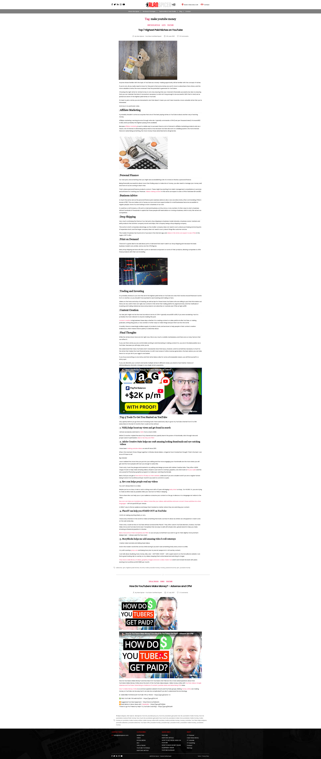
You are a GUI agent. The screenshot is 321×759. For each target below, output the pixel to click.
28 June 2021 (170, 36)
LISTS (164, 25)
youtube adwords (134, 723)
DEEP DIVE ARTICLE (153, 25)
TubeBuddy (145, 704)
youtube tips (165, 723)
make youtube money (152, 568)
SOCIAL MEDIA (141, 740)
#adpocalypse (121, 716)
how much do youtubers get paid (148, 718)
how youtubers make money (189, 718)
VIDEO (162, 581)
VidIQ (142, 432)
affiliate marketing (131, 126)
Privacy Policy (205, 756)
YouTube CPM (145, 723)
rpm (178, 568)
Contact (188, 11)
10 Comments (184, 36)
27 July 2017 (171, 593)
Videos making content (153, 191)
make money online (135, 720)
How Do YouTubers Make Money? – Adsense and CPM (160, 586)
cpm (124, 568)
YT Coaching (191, 743)
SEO (138, 743)
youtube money (185, 568)
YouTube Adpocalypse (199, 720)
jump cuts (134, 550)
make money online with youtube (153, 720)
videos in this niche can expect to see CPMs (181, 233)
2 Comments (183, 593)
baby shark (173, 489)
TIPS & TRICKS (154, 581)
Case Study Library (193, 738)
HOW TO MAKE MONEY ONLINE (171, 745)
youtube (188, 720)
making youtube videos (134, 448)
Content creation (125, 320)
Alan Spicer (130, 716)
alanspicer (138, 716)
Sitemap (189, 748)
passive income (171, 568)
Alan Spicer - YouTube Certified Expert (149, 36)
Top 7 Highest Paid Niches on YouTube (160, 30)
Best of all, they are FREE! (146, 438)
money (162, 568)
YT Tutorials (190, 740)
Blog (180, 11)
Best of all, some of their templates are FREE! (134, 533)
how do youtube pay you (150, 716)
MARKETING (140, 735)
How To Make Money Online (128, 689)
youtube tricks (175, 723)
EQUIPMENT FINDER (168, 748)
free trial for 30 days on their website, (147, 476)
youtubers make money (188, 723)
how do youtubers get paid (168, 716)
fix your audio (191, 470)
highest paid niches (132, 568)
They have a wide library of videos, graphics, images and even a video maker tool (145, 560)
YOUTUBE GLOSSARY (168, 750)
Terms (199, 756)
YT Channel (190, 735)
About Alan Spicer (133, 11)
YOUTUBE (170, 25)
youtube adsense (122, 723)
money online (186, 689)
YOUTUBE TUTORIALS (143, 748)
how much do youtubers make (169, 718)
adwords (119, 568)
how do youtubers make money (188, 716)
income (142, 568)
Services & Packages (149, 11)
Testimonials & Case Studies (167, 11)
